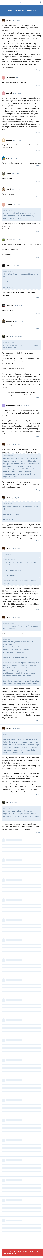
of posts (21, 2)
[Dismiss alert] (15, 1253)
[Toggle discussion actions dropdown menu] (41, 2)
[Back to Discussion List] (2, 2)
